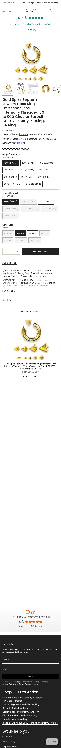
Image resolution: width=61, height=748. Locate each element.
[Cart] (57, 10)
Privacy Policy (8, 684)
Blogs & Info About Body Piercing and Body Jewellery (30, 722)
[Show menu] (4, 10)
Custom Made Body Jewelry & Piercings (23, 697)
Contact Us (7, 736)
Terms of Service (26, 684)
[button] (9, 148)
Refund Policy (8, 741)
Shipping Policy (9, 746)
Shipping (23, 134)
